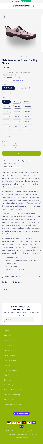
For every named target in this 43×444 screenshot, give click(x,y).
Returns (7, 365)
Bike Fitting (8, 385)
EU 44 (6, 111)
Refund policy (35, 431)
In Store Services (10, 370)
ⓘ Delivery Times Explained (12, 80)
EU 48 (6, 101)
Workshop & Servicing (12, 395)
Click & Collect (9, 355)
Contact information (22, 437)
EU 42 (18, 116)
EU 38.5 (29, 126)
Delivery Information (11, 350)
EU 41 (7, 121)
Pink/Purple (8, 88)
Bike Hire (7, 380)
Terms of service (22, 434)
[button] (4, 5)
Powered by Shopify (23, 431)
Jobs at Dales (9, 345)
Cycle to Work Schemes (13, 390)
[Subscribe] (36, 319)
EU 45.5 (7, 106)
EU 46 (27, 102)
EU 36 (27, 131)
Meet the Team (10, 340)
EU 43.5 (18, 112)
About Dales (8, 336)
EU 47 (16, 101)
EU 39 (18, 126)
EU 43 (28, 112)
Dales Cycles (12, 431)
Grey (32, 88)
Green (20, 88)
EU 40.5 (18, 121)
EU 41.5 (29, 116)
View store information (12, 166)
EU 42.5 (8, 116)
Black (7, 93)
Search (7, 331)
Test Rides (8, 375)
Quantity (5, 141)
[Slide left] (17, 56)
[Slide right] (26, 56)
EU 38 (7, 131)
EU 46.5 (8, 136)
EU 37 (17, 131)
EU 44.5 (29, 107)
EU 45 (17, 106)
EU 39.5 (8, 126)
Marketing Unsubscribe (12, 404)
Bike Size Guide (10, 399)
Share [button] (6, 289)
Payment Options (10, 360)
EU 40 (28, 121)
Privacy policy (10, 434)
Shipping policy (34, 434)
